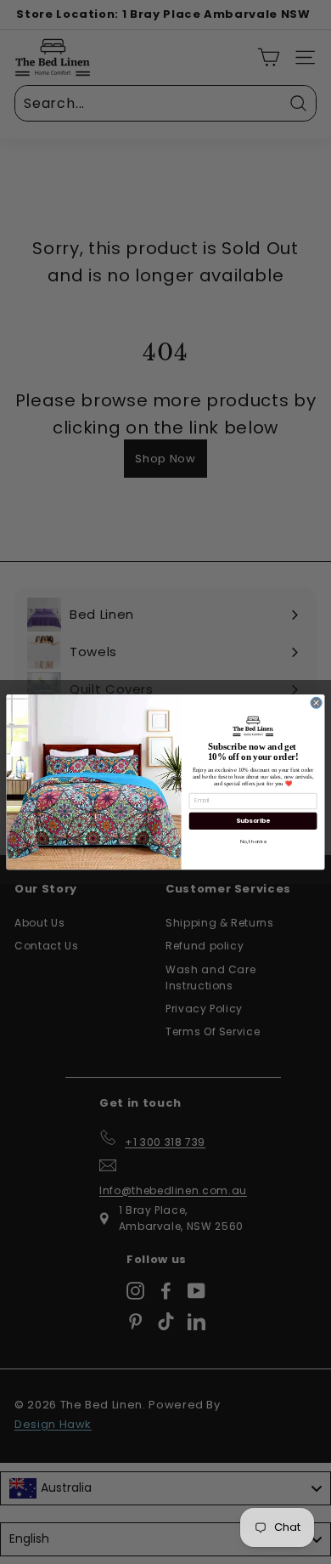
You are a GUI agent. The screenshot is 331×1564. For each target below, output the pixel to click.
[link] (253, 726)
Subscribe (252, 820)
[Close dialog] (316, 702)
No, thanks (253, 842)
